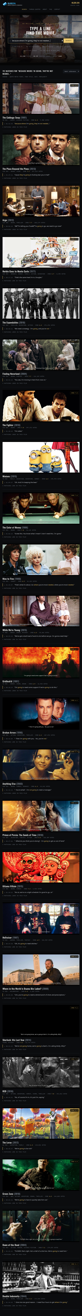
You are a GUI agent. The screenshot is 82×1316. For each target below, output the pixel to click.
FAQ (50, 9)
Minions (10, 476)
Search (24, 9)
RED (8, 1091)
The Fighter (11, 425)
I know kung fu (17, 46)
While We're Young (15, 630)
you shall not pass (63, 46)
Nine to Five (12, 578)
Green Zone (11, 1193)
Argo (8, 220)
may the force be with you (49, 50)
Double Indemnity (15, 1296)
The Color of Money (15, 527)
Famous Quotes (34, 9)
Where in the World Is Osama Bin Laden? (26, 988)
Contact (57, 9)
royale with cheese (30, 50)
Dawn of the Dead (15, 1245)
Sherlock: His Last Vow (17, 1040)
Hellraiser (11, 937)
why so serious (47, 46)
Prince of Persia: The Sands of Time (23, 835)
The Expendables (14, 322)
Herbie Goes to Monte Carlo (19, 271)
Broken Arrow (13, 732)
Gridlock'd (11, 681)
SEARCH (68, 40)
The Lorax (11, 1142)
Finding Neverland (15, 373)
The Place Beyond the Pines (19, 168)
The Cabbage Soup (15, 117)
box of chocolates (32, 46)
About (45, 9)
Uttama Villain (13, 886)
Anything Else (13, 783)
